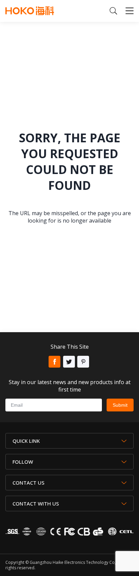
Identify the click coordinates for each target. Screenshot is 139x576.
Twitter (69, 362)
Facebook (54, 362)
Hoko (29, 11)
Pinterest (83, 362)
